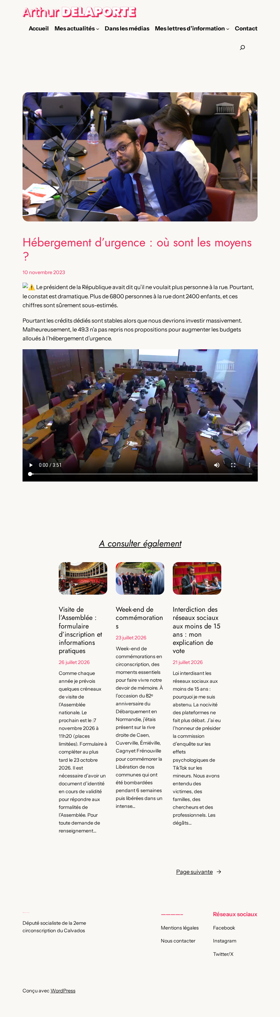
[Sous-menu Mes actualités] (97, 28)
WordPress (63, 991)
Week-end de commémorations (139, 618)
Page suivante (198, 871)
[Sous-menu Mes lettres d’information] (227, 28)
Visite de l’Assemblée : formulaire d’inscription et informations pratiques (80, 630)
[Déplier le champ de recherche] (242, 48)
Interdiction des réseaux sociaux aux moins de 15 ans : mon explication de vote (196, 630)
